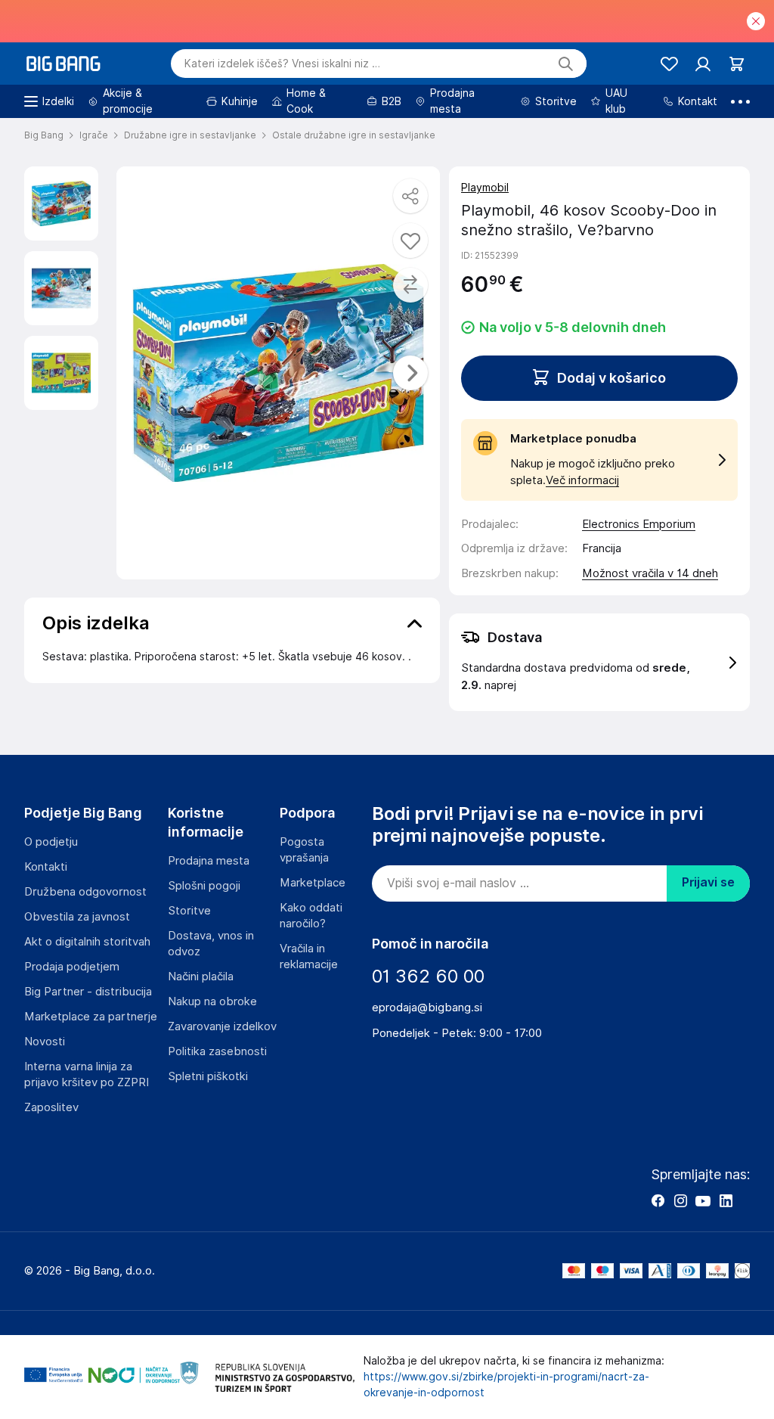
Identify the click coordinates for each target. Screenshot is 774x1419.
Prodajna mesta (208, 861)
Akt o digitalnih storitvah (87, 942)
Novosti (44, 1041)
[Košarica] (736, 64)
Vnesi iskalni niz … (282, 63)
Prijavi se (708, 882)
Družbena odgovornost (85, 892)
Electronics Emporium (638, 524)
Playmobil (485, 188)
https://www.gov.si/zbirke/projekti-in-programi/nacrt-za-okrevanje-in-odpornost (506, 1385)
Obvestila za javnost (77, 917)
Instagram (680, 1200)
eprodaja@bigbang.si (427, 1007)
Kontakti (45, 867)
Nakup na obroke (212, 1001)
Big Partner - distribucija (88, 991)
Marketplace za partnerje (90, 1016)
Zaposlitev (51, 1107)
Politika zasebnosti (217, 1051)
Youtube (703, 1200)
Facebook (657, 1200)
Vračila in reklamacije (309, 956)
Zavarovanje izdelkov (222, 1026)
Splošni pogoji (204, 886)
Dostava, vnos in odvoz (211, 943)
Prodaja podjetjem (71, 966)
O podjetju (51, 842)
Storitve (189, 911)
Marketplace (312, 883)
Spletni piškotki (208, 1076)
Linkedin (725, 1200)
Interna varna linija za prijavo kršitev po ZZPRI (86, 1074)
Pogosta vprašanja (304, 850)
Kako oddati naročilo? (311, 915)
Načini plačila (201, 976)
